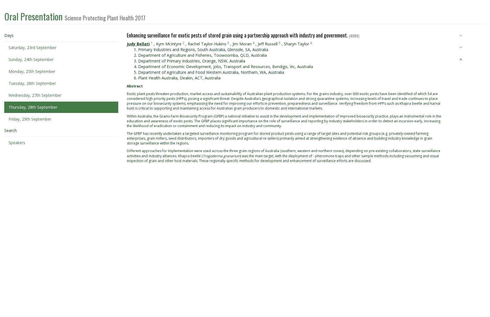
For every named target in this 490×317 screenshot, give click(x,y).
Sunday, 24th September (31, 59)
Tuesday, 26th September (32, 83)
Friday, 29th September (30, 119)
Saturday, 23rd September (32, 47)
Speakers (17, 142)
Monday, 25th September (32, 71)
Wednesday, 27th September (35, 95)
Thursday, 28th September (33, 107)
